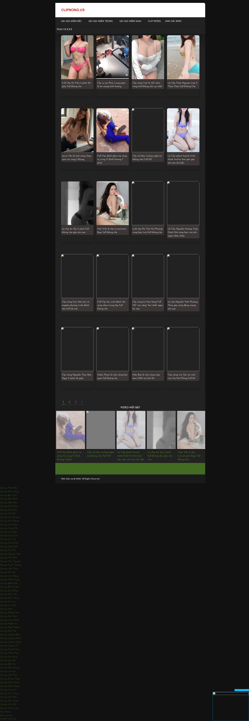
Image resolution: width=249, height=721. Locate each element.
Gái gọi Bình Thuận (9, 587)
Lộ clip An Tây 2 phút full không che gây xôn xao (159, 456)
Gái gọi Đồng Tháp (9, 679)
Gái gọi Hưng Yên (9, 528)
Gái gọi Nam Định (9, 543)
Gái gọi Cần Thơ (8, 675)
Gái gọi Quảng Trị (9, 645)
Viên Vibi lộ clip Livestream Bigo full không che (188, 456)
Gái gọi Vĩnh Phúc (9, 568)
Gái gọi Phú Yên (8, 631)
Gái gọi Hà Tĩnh (8, 605)
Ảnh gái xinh (173, 21)
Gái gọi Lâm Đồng (9, 620)
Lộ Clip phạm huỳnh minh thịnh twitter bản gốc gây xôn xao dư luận (130, 456)
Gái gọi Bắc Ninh (8, 499)
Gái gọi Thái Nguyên (10, 561)
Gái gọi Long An (8, 689)
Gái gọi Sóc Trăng (9, 693)
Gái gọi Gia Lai (7, 601)
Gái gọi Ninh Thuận (10, 627)
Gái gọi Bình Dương (10, 667)
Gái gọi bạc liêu (8, 660)
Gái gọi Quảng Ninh (10, 554)
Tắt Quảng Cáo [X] (241, 690)
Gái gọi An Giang (8, 657)
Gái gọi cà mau (7, 671)
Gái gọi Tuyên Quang (11, 565)
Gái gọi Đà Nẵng (9, 590)
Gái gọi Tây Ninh (8, 697)
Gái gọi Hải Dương (9, 517)
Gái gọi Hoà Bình (8, 524)
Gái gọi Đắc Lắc (8, 594)
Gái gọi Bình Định (9, 583)
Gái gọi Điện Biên (9, 502)
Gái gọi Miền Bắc (71, 21)
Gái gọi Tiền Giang (9, 701)
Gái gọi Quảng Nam (10, 638)
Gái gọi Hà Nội (8, 513)
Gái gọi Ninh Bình (9, 546)
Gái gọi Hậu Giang (9, 682)
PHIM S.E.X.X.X (64, 29)
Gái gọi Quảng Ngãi (10, 642)
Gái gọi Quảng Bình (10, 635)
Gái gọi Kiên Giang (9, 686)
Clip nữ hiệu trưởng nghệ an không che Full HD (99, 454)
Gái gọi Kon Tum (8, 616)
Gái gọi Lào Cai (8, 539)
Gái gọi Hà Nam (8, 510)
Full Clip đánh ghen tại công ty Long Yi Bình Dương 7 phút (68, 456)
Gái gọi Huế (6, 609)
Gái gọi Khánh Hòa (9, 612)
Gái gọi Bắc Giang (9, 491)
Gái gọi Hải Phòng (9, 521)
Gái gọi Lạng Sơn (9, 535)
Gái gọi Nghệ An (8, 623)
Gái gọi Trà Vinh (8, 704)
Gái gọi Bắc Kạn (8, 495)
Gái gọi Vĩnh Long (9, 708)
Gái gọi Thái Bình (8, 557)
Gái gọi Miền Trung (100, 21)
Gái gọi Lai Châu (8, 532)
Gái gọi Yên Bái (8, 572)
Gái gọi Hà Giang (9, 506)
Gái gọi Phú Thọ (8, 550)
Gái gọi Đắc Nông (9, 598)
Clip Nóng (154, 21)
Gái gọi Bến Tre (8, 664)
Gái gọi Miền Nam (130, 21)
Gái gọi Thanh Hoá (9, 649)
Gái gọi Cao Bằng (9, 576)
